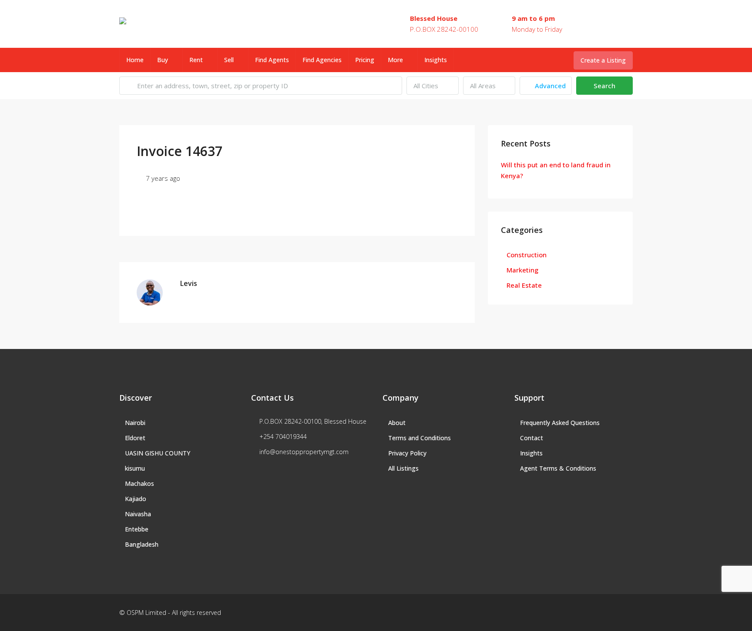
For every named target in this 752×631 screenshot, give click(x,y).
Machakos (139, 483)
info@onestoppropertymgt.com (304, 452)
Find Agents (272, 60)
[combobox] (432, 85)
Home (135, 60)
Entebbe (136, 529)
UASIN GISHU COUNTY (157, 453)
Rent (196, 60)
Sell (229, 60)
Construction (527, 254)
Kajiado (135, 499)
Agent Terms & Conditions (558, 468)
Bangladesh (141, 544)
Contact (531, 438)
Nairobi (135, 422)
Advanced (549, 85)
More (395, 60)
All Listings (403, 468)
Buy (162, 60)
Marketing (522, 270)
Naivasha (138, 514)
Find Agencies (322, 60)
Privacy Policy (407, 453)
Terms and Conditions (419, 438)
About (397, 422)
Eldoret (135, 438)
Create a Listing (603, 60)
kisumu (135, 468)
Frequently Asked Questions (560, 422)
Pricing (364, 60)
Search (604, 85)
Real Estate (524, 285)
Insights (435, 60)
